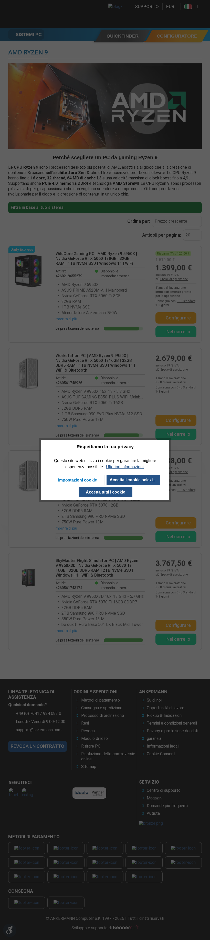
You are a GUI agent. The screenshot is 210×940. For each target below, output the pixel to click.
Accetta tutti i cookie (105, 492)
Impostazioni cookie (77, 480)
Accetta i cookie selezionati (135, 480)
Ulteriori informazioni (125, 467)
